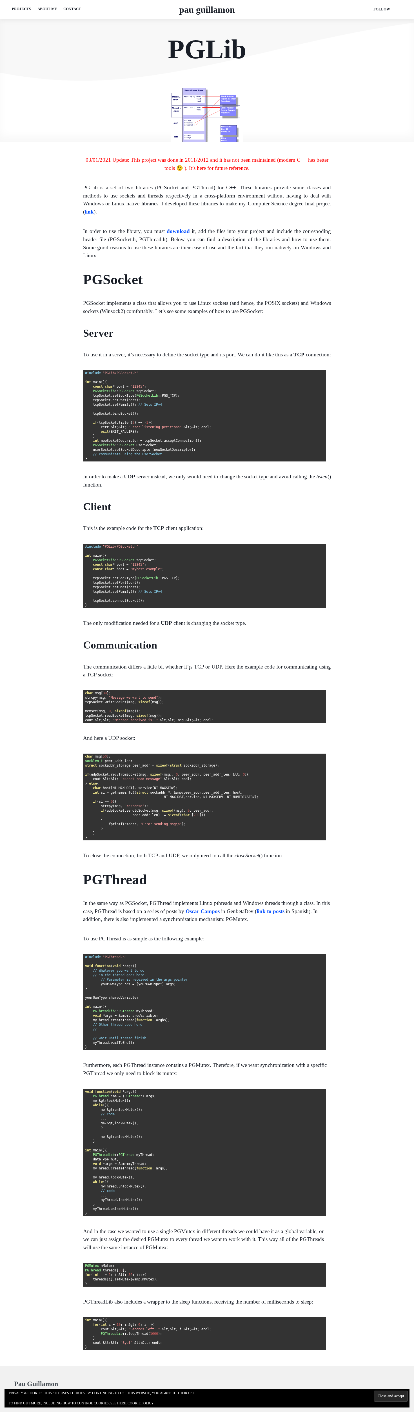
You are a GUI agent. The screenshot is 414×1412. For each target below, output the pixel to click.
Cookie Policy (141, 1403)
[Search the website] (399, 9)
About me (47, 9)
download (178, 231)
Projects (21, 9)
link (89, 212)
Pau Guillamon (207, 10)
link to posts (270, 911)
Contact (72, 9)
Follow (381, 9)
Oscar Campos (203, 911)
